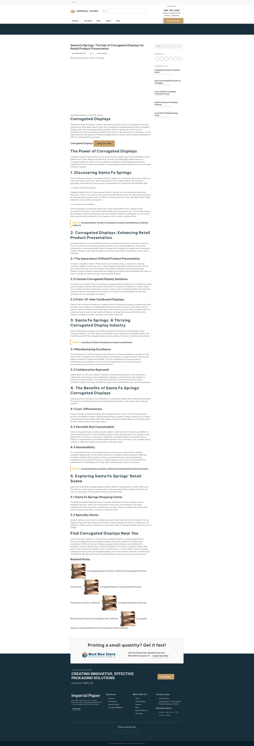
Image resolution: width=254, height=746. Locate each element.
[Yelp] (166, 59)
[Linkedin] (171, 59)
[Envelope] (157, 59)
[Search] (145, 11)
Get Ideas (88, 21)
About (108, 21)
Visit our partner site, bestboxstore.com (146, 653)
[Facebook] (162, 59)
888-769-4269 (172, 10)
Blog (118, 21)
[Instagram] (175, 59)
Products (75, 21)
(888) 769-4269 (104, 143)
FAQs (98, 21)
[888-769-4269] (172, 8)
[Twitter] (180, 59)
